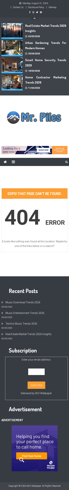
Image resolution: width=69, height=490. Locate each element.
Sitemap (52, 7)
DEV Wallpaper (43, 393)
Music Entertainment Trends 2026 (25, 313)
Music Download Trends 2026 (23, 302)
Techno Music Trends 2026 (21, 323)
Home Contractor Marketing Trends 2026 (45, 79)
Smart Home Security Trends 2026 (45, 62)
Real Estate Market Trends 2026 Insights (45, 28)
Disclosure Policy (36, 7)
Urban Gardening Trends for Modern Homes (45, 45)
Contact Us (18, 7)
